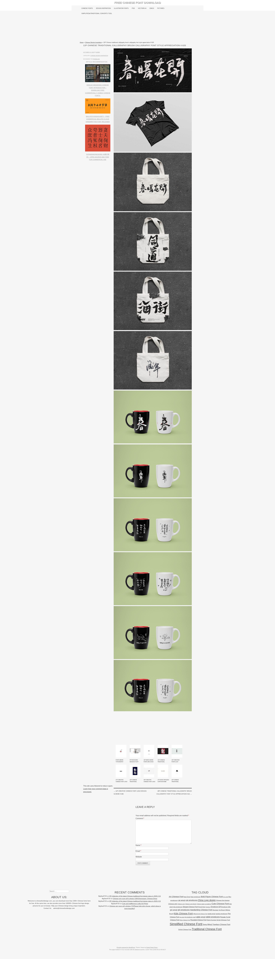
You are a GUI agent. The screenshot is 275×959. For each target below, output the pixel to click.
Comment (140, 818)
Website (139, 857)
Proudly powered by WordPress (126, 947)
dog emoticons (177, 907)
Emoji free (201, 907)
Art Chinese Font (176, 896)
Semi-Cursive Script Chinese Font (218, 920)
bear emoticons (195, 897)
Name (138, 845)
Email (138, 851)
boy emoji (225, 896)
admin (98, 52)
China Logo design (207, 900)
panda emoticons (221, 914)
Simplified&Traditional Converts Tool (96, 13)
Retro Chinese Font (185, 920)
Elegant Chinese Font (190, 907)
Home (81, 42)
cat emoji (181, 900)
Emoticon (208, 907)
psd (194, 917)
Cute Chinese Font (220, 904)
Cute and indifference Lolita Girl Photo (135, 903)
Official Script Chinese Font (200, 913)
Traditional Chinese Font (207, 929)
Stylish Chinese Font (184, 929)
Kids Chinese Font (183, 913)
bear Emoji (187, 897)
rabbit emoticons (213, 917)
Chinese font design (223, 900)
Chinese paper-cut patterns (204, 904)
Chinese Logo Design (190, 904)
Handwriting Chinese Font (201, 910)
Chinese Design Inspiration (93, 42)
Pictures (160, 8)
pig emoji (182, 917)
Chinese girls (172, 904)
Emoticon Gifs (226, 907)
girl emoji (173, 910)
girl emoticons (184, 910)
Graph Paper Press (151, 947)
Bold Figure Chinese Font (212, 896)
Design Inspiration (103, 8)
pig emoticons (189, 917)
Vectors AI (142, 8)
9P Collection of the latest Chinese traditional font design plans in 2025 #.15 (135, 896)
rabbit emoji (200, 917)
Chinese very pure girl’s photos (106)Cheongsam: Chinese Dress (135, 898)
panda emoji (211, 914)
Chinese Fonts (87, 8)
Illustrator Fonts (121, 8)
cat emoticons (191, 900)
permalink (96, 59)
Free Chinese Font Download (137, 2)
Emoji (152, 8)
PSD (133, 8)
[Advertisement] (137, 28)
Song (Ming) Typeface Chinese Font (216, 924)
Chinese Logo (181, 904)
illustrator (215, 910)
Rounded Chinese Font (198, 920)
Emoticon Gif (216, 907)
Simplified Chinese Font (186, 924)
